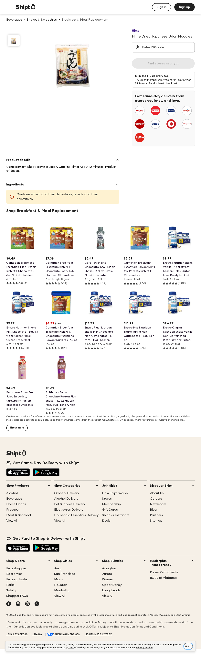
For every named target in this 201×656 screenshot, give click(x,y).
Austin (58, 568)
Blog (153, 509)
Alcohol (12, 493)
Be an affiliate (16, 579)
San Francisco (64, 573)
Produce (12, 509)
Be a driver (14, 573)
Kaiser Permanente (164, 572)
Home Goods (16, 504)
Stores (107, 498)
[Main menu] (10, 7)
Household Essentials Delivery (76, 515)
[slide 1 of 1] (14, 40)
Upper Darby (112, 584)
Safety (11, 590)
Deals (106, 520)
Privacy (37, 634)
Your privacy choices (66, 634)
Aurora (107, 573)
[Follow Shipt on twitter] (37, 604)
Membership (111, 504)
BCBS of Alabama (163, 577)
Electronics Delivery (68, 509)
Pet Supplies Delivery (69, 504)
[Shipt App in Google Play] (46, 472)
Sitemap (156, 520)
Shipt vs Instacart (115, 515)
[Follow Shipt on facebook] (8, 604)
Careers (156, 498)
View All (11, 520)
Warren (107, 579)
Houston (60, 584)
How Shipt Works (115, 493)
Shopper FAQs (17, 595)
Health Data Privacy (98, 634)
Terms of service (16, 634)
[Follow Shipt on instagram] (18, 604)
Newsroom (158, 504)
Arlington (109, 568)
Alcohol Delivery (66, 498)
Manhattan (62, 590)
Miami (58, 579)
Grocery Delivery (66, 493)
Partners (156, 515)
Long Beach (111, 590)
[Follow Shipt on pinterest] (27, 604)
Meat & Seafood (18, 515)
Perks (10, 584)
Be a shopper (16, 568)
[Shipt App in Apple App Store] (18, 472)
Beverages (14, 498)
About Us (157, 493)
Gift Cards (110, 509)
